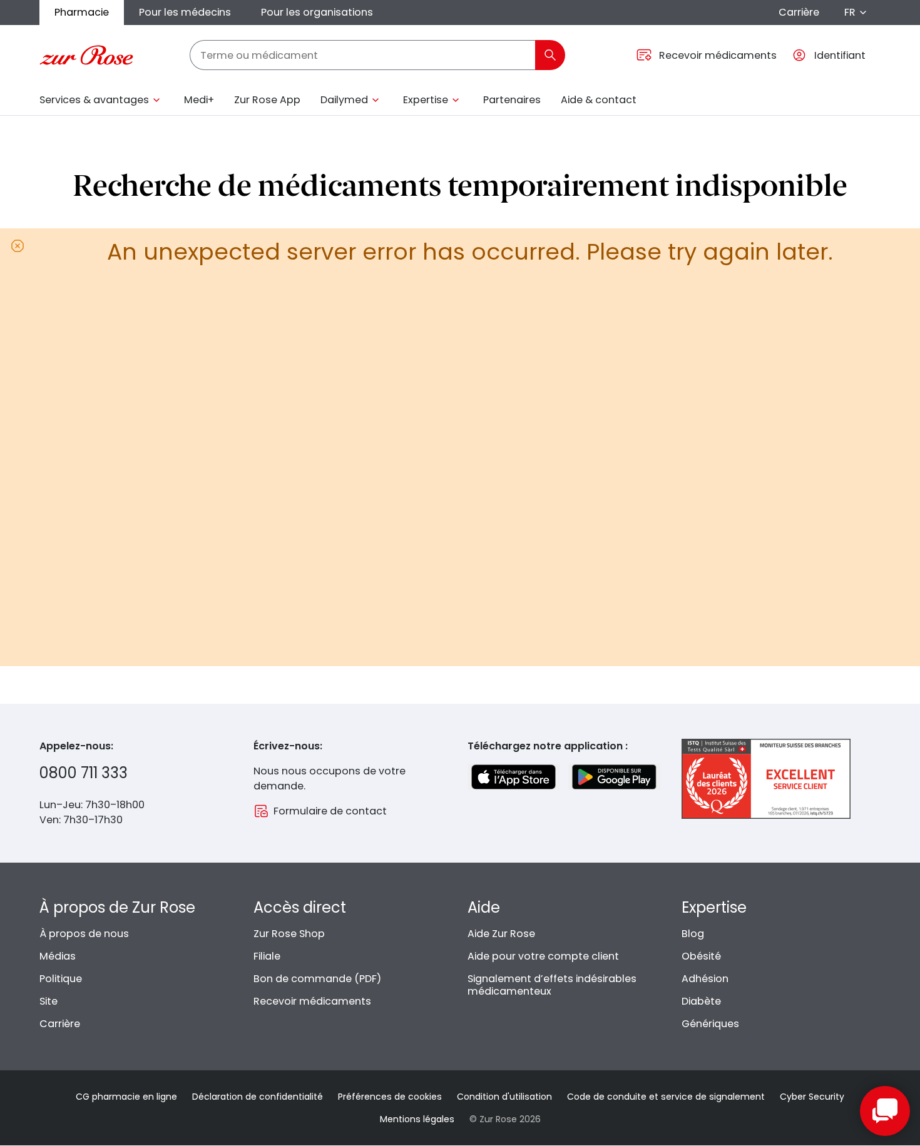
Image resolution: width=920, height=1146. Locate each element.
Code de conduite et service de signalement (666, 1096)
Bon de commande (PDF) (317, 978)
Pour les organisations (317, 12)
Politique (60, 978)
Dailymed (344, 100)
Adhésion (705, 978)
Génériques (710, 1024)
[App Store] (514, 777)
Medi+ (199, 100)
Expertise (425, 100)
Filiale (266, 956)
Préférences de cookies (390, 1096)
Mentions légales (417, 1119)
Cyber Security (812, 1096)
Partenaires (512, 100)
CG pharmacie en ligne (126, 1096)
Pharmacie (81, 12)
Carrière (799, 12)
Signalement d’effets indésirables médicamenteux (552, 984)
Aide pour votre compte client (543, 956)
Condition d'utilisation (504, 1096)
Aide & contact (598, 100)
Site (48, 1001)
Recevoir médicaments (312, 1001)
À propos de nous (84, 933)
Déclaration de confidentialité (257, 1096)
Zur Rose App (267, 100)
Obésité (701, 956)
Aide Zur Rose (501, 933)
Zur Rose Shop (289, 933)
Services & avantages (94, 100)
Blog (693, 933)
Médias (57, 956)
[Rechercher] (550, 55)
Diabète (701, 1001)
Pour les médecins (185, 12)
